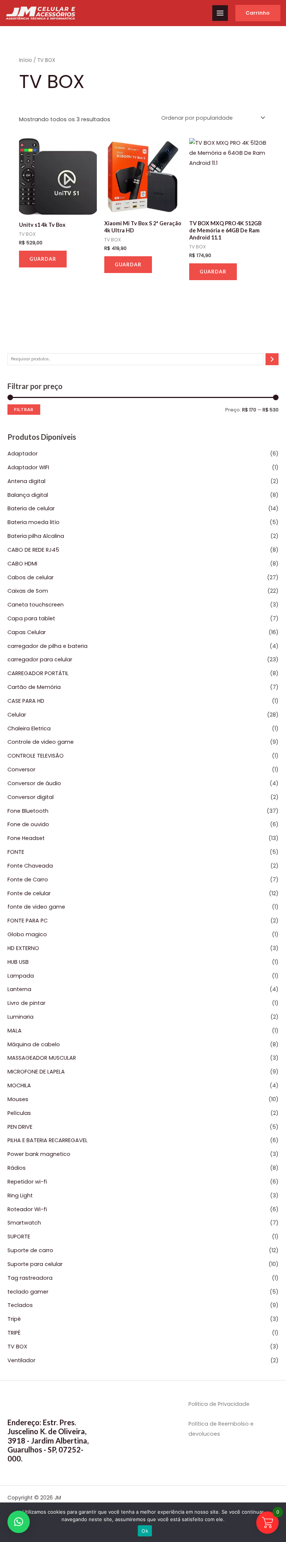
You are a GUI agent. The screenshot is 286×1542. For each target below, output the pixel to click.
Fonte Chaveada (30, 865)
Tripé (14, 1319)
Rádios (16, 1168)
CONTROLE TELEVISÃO (35, 755)
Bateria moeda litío (33, 522)
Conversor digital (30, 797)
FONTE (15, 852)
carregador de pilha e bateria (47, 646)
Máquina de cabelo (33, 1044)
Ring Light (20, 1195)
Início (25, 60)
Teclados (20, 1305)
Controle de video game (40, 742)
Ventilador (21, 1360)
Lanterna (19, 989)
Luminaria (20, 1017)
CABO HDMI (22, 563)
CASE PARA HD (25, 701)
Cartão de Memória (34, 687)
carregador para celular (39, 659)
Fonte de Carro (27, 879)
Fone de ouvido (28, 824)
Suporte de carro (30, 1250)
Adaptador (22, 453)
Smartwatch (24, 1222)
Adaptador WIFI (28, 467)
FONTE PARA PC (27, 920)
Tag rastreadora (30, 1278)
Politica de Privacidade (219, 1404)
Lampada (20, 976)
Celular (16, 714)
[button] (257, 13)
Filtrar (24, 409)
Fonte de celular (29, 893)
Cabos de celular (30, 577)
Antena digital (26, 481)
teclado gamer (27, 1291)
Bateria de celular (31, 508)
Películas (19, 1113)
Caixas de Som (27, 591)
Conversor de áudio (34, 783)
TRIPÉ (13, 1332)
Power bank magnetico (38, 1154)
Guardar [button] (42, 259)
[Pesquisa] (272, 359)
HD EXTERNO (23, 948)
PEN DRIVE (19, 1127)
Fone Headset (26, 838)
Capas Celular (26, 632)
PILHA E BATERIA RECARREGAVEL (47, 1140)
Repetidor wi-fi (27, 1181)
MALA (14, 1030)
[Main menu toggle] (220, 13)
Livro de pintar (26, 1003)
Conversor (21, 769)
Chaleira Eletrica (29, 728)
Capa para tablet (31, 618)
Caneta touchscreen (35, 604)
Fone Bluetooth (27, 811)
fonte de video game (36, 907)
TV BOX (17, 1346)
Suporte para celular (35, 1264)
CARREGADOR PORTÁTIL (38, 673)
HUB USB (18, 962)
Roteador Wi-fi (27, 1209)
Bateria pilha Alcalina (35, 536)
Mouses (17, 1099)
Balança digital (27, 495)
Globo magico (27, 934)
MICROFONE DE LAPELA (36, 1071)
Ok (145, 1531)
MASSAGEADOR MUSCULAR (41, 1058)
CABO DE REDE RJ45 (33, 550)
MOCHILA (19, 1085)
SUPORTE (18, 1236)
